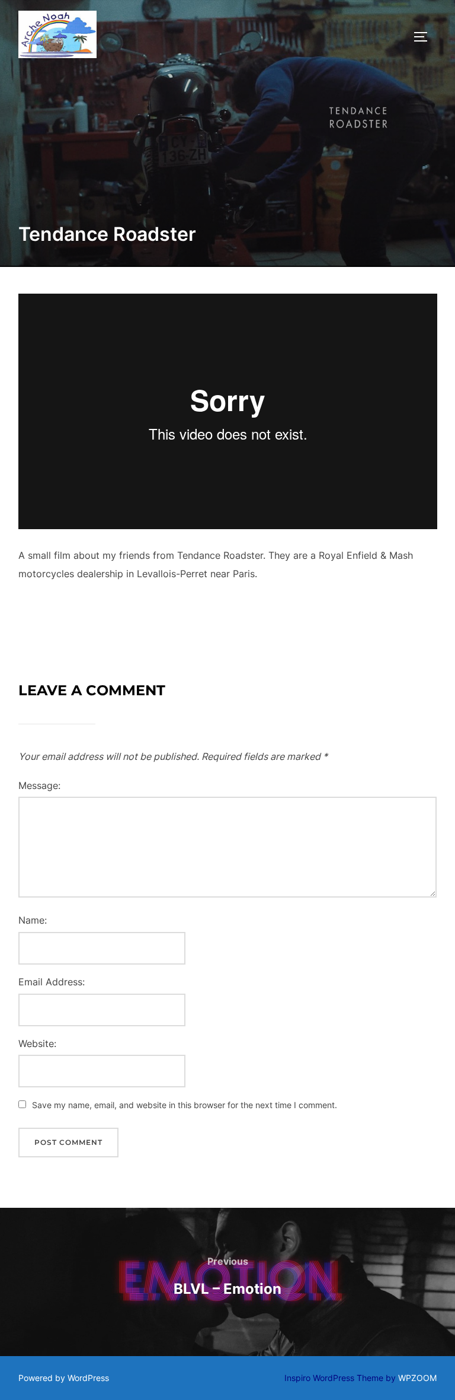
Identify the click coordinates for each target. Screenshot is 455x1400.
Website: (37, 1043)
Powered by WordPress (63, 1378)
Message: (39, 785)
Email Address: (51, 982)
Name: (32, 920)
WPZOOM (417, 1378)
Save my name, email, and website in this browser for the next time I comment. (184, 1105)
